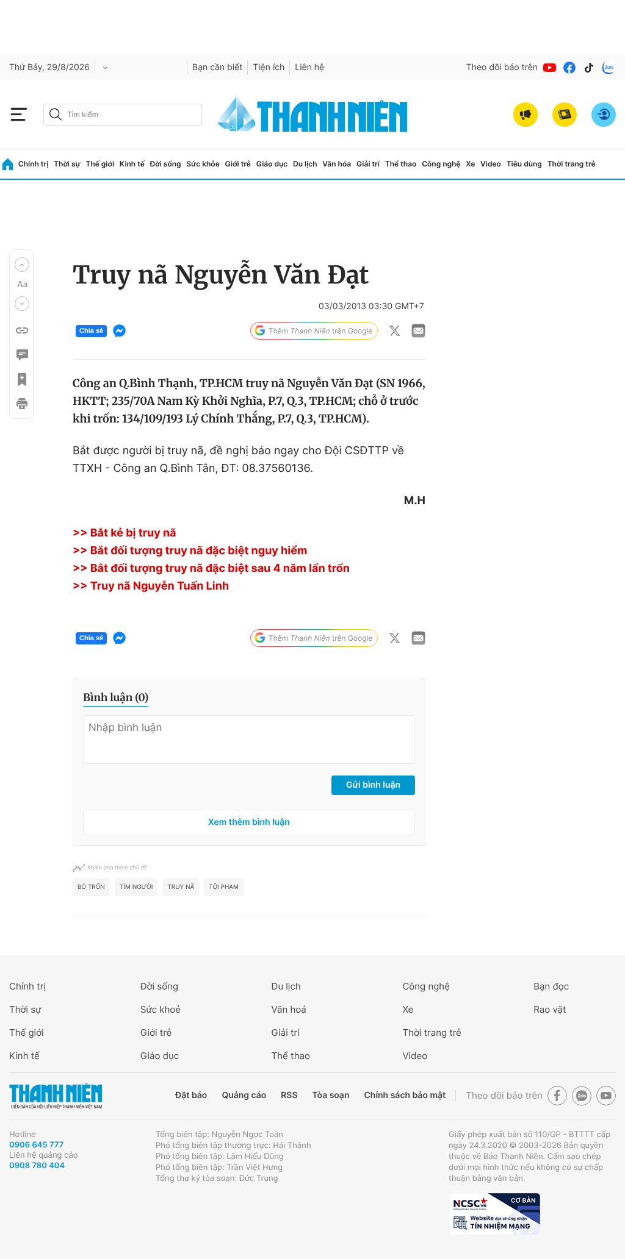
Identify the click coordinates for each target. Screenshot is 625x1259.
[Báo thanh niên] (312, 114)
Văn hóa (336, 163)
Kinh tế (132, 163)
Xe (470, 163)
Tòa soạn (331, 1095)
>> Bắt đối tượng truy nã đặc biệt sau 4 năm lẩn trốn (211, 568)
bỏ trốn (91, 887)
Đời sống (165, 163)
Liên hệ (309, 67)
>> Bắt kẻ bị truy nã (124, 533)
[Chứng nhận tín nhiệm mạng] (494, 1214)
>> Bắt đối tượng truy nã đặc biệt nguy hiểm (190, 550)
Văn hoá (289, 1009)
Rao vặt (549, 1009)
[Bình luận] (21, 355)
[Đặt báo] (564, 114)
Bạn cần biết (217, 67)
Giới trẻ (238, 163)
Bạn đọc (551, 986)
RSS (289, 1095)
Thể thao (401, 163)
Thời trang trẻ (571, 163)
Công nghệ (441, 163)
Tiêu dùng (524, 163)
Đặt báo (191, 1095)
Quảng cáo (244, 1095)
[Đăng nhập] (603, 114)
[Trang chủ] (7, 164)
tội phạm (224, 887)
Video (490, 163)
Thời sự (67, 163)
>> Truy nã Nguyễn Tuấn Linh (151, 586)
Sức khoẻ (160, 1009)
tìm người (136, 887)
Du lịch (305, 163)
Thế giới (99, 163)
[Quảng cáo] (525, 114)
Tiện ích (268, 67)
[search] (122, 115)
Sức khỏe (202, 163)
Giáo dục (272, 163)
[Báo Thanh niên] (55, 1096)
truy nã (180, 887)
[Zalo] (608, 67)
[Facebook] (569, 67)
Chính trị (33, 163)
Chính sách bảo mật (405, 1095)
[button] (22, 264)
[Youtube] (550, 67)
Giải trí (368, 163)
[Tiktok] (589, 67)
